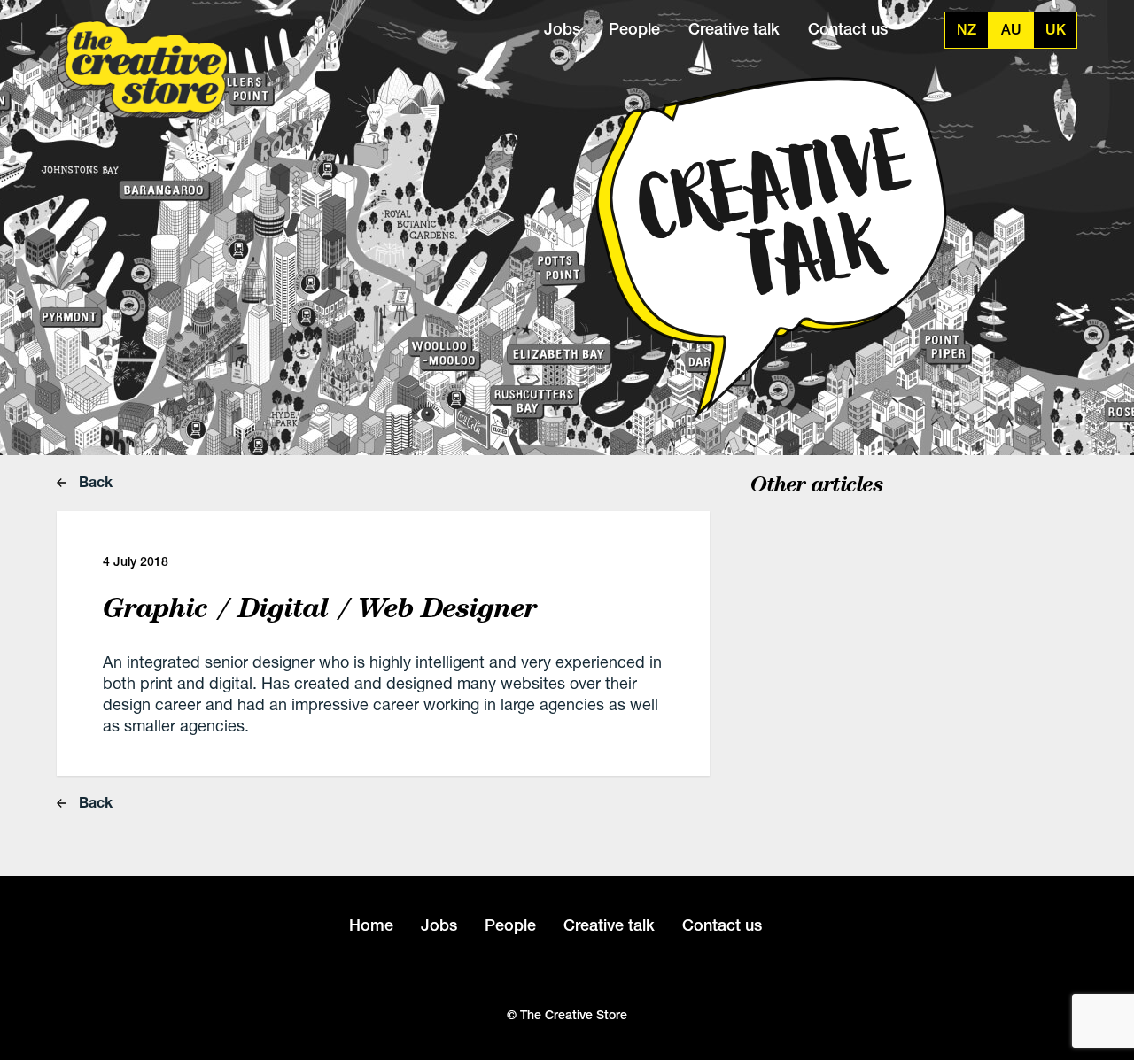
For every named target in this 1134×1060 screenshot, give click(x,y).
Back (94, 481)
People (634, 28)
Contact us (848, 28)
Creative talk (734, 28)
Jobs (562, 28)
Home (371, 925)
